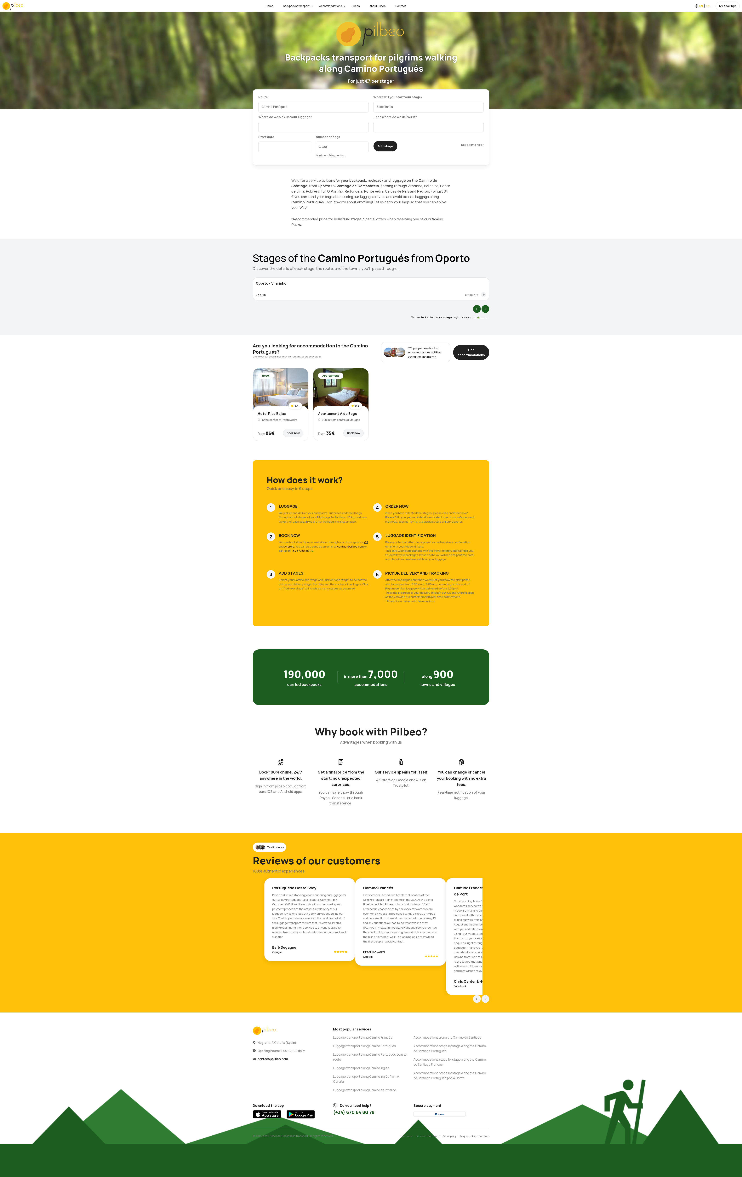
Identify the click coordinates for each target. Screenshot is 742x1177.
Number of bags (328, 136)
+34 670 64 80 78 (302, 551)
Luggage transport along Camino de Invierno (364, 1090)
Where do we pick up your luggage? (285, 117)
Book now (293, 433)
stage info (471, 295)
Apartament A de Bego (337, 413)
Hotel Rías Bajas (272, 413)
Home (269, 6)
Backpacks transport (296, 6)
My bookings (727, 6)
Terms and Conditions (427, 1136)
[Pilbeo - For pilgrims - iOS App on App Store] (267, 1119)
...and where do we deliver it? (395, 117)
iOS (366, 542)
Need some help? (472, 145)
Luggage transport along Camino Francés (362, 1037)
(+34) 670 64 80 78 (353, 1112)
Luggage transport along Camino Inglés (361, 1068)
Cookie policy (449, 1136)
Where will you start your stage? (398, 97)
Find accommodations (471, 352)
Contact (400, 6)
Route (263, 97)
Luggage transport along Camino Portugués (364, 1046)
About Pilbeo (377, 6)
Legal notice (406, 1136)
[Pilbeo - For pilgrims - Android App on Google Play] (300, 1119)
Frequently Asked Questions (474, 1136)
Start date (266, 136)
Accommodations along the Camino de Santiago (447, 1037)
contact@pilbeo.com (350, 546)
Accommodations (330, 6)
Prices (356, 6)
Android (289, 546)
